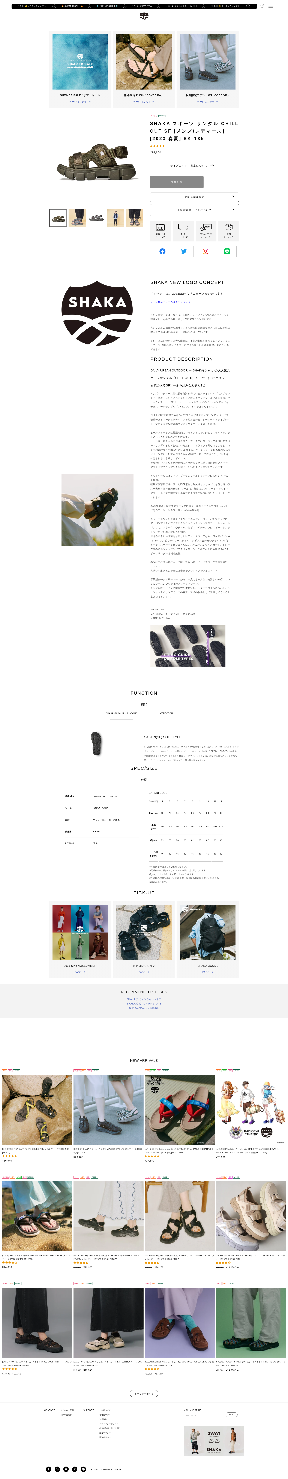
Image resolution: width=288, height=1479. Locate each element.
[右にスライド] (140, 218)
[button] (158, 146)
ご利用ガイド (105, 1410)
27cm (227, 178)
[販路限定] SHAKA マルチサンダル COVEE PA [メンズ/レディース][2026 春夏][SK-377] (35, 1151)
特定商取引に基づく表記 (109, 1428)
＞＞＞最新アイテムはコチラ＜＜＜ (170, 302)
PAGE (78, 972)
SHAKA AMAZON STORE (144, 1008)
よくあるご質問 (67, 1410)
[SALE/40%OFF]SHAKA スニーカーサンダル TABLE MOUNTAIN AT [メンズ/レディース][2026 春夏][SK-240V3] (37, 1364)
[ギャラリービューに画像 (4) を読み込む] (115, 218)
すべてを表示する (144, 1393)
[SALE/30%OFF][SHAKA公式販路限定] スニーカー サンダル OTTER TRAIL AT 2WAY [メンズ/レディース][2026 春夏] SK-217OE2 (107, 1257)
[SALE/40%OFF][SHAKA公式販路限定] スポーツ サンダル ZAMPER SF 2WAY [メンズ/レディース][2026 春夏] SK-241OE (179, 1257)
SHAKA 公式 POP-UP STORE (144, 1003)
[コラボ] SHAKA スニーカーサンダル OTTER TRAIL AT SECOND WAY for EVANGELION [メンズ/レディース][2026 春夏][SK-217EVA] (247, 1151)
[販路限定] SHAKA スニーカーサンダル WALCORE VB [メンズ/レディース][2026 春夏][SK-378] (108, 1151)
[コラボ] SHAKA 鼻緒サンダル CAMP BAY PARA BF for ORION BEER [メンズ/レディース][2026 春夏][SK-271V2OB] (37, 1257)
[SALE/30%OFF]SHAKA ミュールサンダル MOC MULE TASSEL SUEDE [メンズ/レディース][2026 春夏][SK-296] (179, 1364)
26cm (213, 178)
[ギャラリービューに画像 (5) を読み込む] (134, 218)
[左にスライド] (52, 218)
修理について (105, 1415)
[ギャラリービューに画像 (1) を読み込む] (58, 218)
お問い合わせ (66, 1415)
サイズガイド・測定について (189, 165)
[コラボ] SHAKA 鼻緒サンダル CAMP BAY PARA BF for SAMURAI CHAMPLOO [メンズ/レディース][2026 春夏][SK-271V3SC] (179, 1151)
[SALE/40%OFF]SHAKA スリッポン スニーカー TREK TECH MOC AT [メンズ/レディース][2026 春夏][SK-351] (108, 1364)
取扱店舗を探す (194, 197)
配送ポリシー (105, 1437)
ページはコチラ (78, 101)
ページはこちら (142, 101)
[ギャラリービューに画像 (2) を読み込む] (77, 218)
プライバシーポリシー (108, 1424)
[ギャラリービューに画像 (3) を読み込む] (96, 218)
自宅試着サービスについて (194, 210)
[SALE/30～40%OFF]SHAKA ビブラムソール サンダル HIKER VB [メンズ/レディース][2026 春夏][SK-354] (250, 1364)
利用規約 (103, 1419)
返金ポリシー (105, 1433)
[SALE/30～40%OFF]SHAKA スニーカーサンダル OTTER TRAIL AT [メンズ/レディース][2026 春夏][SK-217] (250, 1257)
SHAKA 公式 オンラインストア (143, 999)
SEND (231, 1415)
